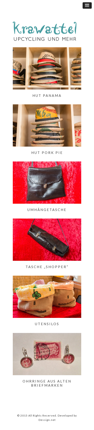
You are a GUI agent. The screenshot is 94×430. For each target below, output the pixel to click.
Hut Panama (47, 95)
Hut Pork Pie (47, 152)
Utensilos (47, 324)
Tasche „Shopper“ (47, 267)
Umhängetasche (47, 210)
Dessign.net (47, 420)
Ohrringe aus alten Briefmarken (47, 383)
